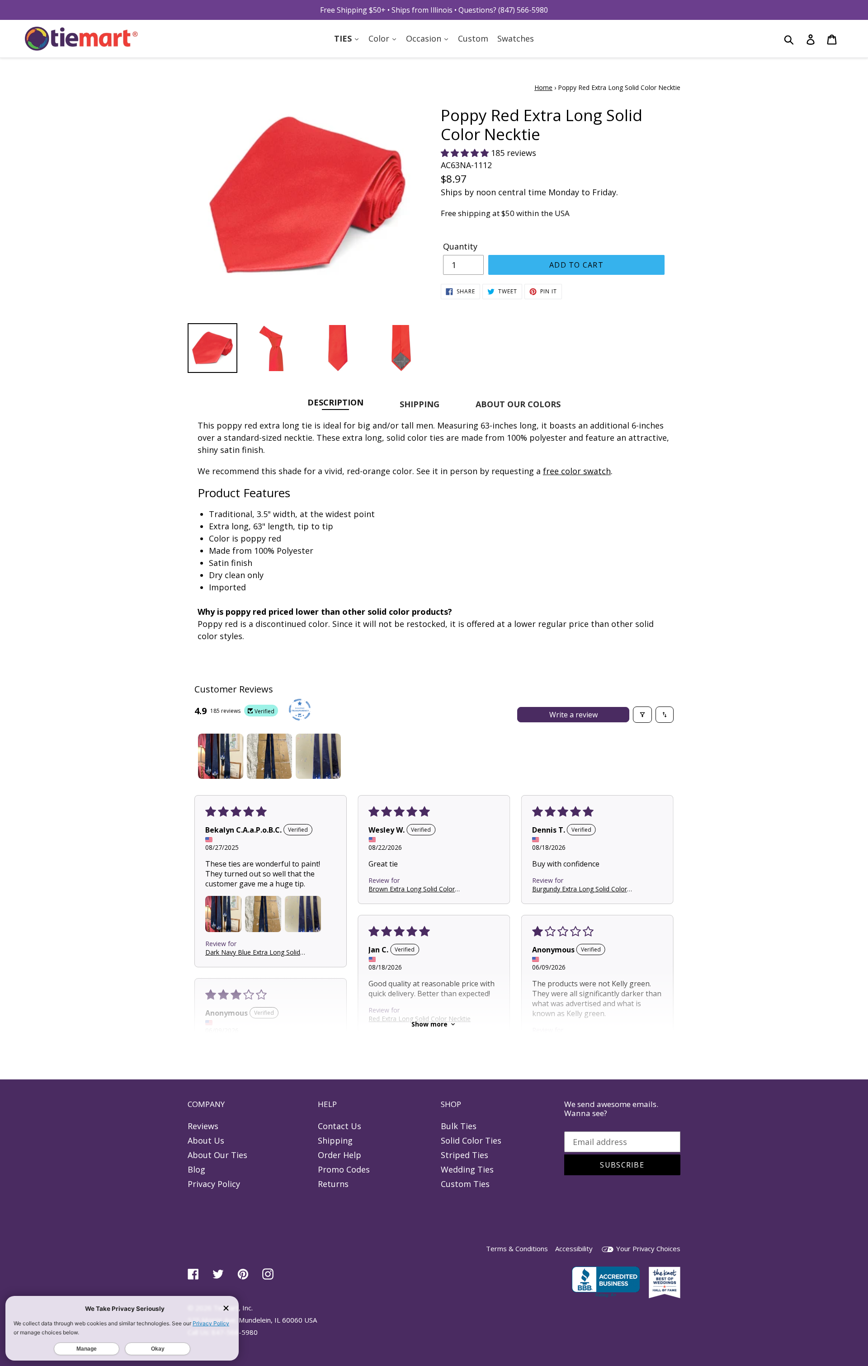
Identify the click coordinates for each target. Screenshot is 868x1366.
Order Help (339, 1154)
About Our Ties (217, 1154)
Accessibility (574, 1248)
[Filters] (642, 715)
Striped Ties (464, 1154)
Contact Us (339, 1126)
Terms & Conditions (517, 1248)
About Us (206, 1140)
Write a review (573, 715)
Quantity (460, 246)
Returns (333, 1183)
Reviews (203, 1126)
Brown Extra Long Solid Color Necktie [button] (411, 888)
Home (543, 87)
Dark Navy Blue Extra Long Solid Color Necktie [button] (252, 951)
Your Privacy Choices (647, 1248)
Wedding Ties (467, 1169)
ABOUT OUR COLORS (518, 404)
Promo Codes (344, 1169)
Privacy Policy (214, 1183)
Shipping (335, 1140)
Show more (429, 1024)
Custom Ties (465, 1183)
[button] (466, 152)
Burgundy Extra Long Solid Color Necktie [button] (579, 888)
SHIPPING (419, 404)
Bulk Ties (458, 1126)
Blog (196, 1169)
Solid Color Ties (471, 1140)
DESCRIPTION (335, 402)
